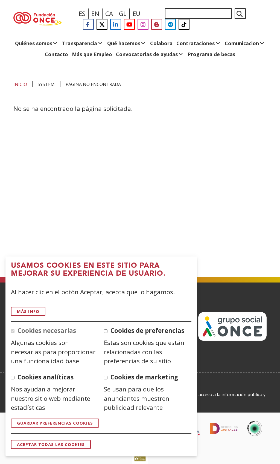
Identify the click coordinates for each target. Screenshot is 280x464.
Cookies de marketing (144, 377)
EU (136, 13)
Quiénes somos (33, 43)
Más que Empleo (92, 54)
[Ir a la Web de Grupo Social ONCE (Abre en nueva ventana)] (232, 338)
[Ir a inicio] (37, 19)
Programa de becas (211, 54)
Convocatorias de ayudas (147, 54)
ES (82, 13)
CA (109, 13)
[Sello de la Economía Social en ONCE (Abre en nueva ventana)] (254, 428)
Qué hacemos (123, 43)
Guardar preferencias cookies (55, 423)
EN (95, 13)
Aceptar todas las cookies (51, 444)
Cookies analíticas (46, 377)
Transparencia (79, 43)
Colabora (161, 43)
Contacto (56, 54)
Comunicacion (242, 43)
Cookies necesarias (47, 330)
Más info (28, 311)
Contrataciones (195, 43)
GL (123, 13)
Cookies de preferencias (147, 330)
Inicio (20, 84)
